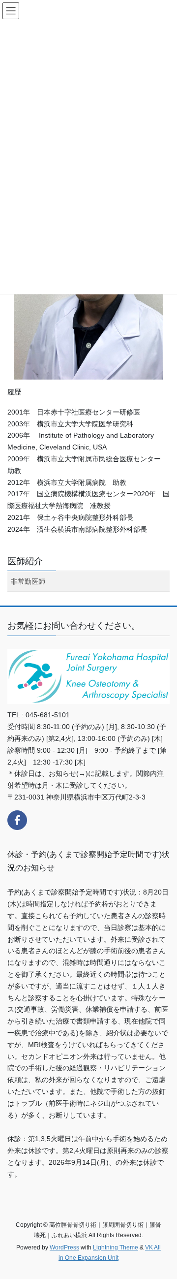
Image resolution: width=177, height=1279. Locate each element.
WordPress (64, 1247)
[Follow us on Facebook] (17, 820)
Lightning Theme (115, 1247)
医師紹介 (25, 561)
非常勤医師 (28, 581)
